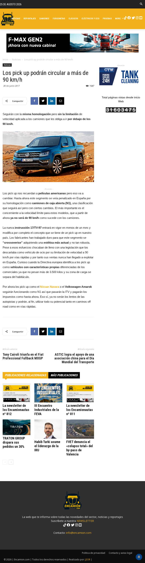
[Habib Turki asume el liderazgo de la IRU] (48, 428)
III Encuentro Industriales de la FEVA (46, 410)
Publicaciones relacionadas (25, 375)
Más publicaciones (64, 375)
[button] (141, 4)
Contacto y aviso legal (120, 553)
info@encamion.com (78, 533)
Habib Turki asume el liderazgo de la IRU (47, 446)
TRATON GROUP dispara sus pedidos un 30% (14, 442)
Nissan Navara (50, 286)
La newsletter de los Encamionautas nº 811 (79, 410)
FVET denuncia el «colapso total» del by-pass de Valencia (79, 448)
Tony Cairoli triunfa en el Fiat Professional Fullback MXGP (23, 356)
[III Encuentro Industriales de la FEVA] (48, 392)
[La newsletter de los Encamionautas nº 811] (80, 392)
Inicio (5, 59)
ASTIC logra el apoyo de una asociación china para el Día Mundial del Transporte (74, 358)
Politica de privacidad (93, 553)
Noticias (16, 59)
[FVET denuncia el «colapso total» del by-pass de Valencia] (80, 428)
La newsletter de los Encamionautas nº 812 (16, 410)
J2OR (87, 559)
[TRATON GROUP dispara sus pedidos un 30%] (16, 427)
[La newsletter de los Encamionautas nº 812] (16, 392)
